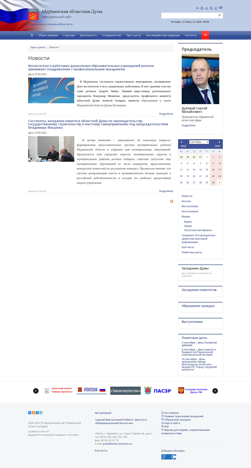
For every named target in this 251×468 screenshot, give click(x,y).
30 (213, 182)
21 (200, 176)
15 (207, 169)
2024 (217, 146)
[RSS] (211, 8)
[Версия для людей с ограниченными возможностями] (221, 8)
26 (187, 182)
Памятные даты (192, 252)
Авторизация (103, 412)
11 (181, 169)
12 (187, 169)
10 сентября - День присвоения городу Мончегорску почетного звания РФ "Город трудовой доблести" (199, 364)
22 (207, 176)
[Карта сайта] (206, 8)
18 (181, 176)
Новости (187, 196)
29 (207, 182)
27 (194, 182)
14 (200, 169)
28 (200, 182)
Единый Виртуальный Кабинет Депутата (121, 419)
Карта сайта (172, 423)
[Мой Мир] (37, 412)
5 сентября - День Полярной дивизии (199, 344)
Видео (188, 221)
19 (187, 176)
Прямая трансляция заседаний (183, 416)
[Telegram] (41, 412)
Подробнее (166, 113)
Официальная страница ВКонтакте (50, 24)
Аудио (188, 225)
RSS (166, 426)
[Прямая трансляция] (197, 8)
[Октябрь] (219, 142)
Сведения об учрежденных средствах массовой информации (198, 239)
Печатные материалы (198, 230)
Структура (69, 35)
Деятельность (88, 35)
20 (194, 176)
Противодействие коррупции (163, 35)
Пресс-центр (133, 35)
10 (219, 163)
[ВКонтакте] (29, 412)
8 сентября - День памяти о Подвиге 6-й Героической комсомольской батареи (199, 352)
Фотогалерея (190, 211)
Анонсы (186, 201)
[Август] (182, 142)
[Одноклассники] (33, 412)
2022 (183, 146)
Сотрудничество (111, 35)
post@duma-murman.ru (117, 443)
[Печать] (202, 8)
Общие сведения (48, 35)
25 (181, 182)
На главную (171, 412)
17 (219, 169)
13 (194, 169)
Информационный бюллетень (114, 423)
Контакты (190, 35)
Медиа (186, 216)
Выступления (190, 206)
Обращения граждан (177, 419)
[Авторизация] (215, 8)
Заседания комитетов (199, 290)
